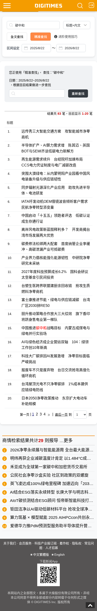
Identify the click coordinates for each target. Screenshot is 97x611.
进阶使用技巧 (67, 36)
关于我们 (9, 543)
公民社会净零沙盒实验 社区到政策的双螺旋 (49, 475)
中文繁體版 (41, 554)
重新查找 (78, 93)
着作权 (64, 543)
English (59, 554)
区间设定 (13, 48)
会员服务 (25, 543)
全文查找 (17, 36)
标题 (10, 122)
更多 (68, 440)
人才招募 (51, 548)
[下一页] (49, 414)
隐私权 (76, 543)
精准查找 (40, 36)
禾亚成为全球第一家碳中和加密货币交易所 (48, 467)
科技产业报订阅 (46, 543)
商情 (6, 440)
